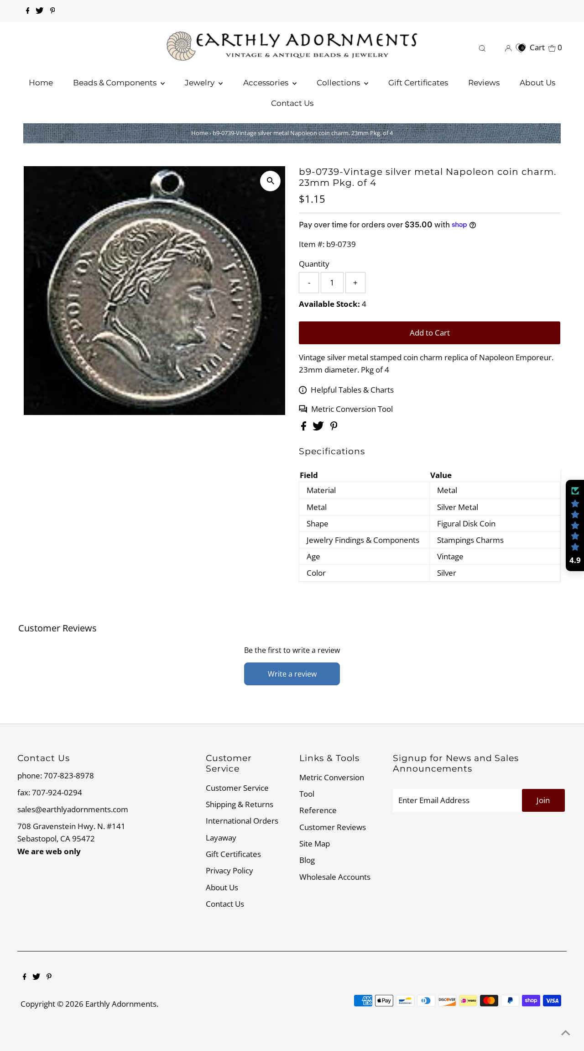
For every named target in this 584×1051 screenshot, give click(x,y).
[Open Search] (482, 47)
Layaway (221, 837)
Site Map (314, 843)
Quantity (314, 263)
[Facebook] (28, 11)
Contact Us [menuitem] (292, 103)
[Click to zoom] (270, 181)
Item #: (311, 244)
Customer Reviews (332, 827)
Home (199, 133)
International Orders (242, 820)
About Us (222, 887)
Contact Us (225, 904)
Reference (318, 810)
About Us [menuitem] (537, 82)
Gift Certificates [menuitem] (418, 82)
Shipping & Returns (239, 804)
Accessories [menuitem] (266, 82)
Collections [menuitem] (339, 82)
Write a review (292, 674)
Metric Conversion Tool (352, 409)
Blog (307, 860)
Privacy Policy (229, 870)
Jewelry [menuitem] (200, 82)
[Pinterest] (52, 11)
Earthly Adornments (120, 1003)
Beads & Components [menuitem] (115, 82)
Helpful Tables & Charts (352, 389)
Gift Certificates (233, 854)
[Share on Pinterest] (334, 427)
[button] (575, 525)
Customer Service (237, 788)
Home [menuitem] (41, 82)
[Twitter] (39, 11)
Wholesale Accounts (334, 877)
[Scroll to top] (566, 1033)
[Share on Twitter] (319, 427)
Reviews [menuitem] (484, 82)
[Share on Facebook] (304, 427)
